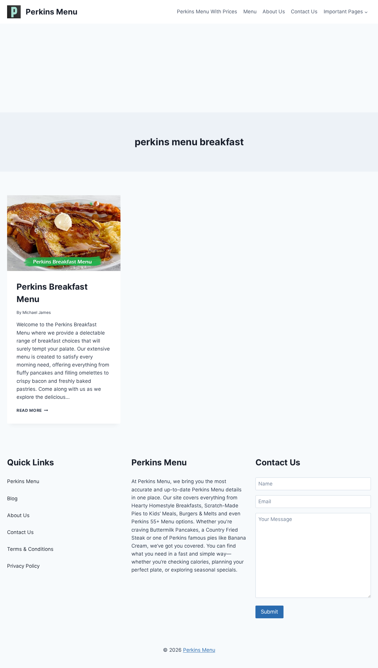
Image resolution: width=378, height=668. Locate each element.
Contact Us (304, 11)
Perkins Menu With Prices (207, 11)
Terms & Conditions (30, 549)
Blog (12, 498)
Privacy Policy (23, 566)
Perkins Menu (23, 481)
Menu (250, 11)
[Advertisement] (189, 68)
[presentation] (63, 233)
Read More (32, 410)
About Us (274, 11)
